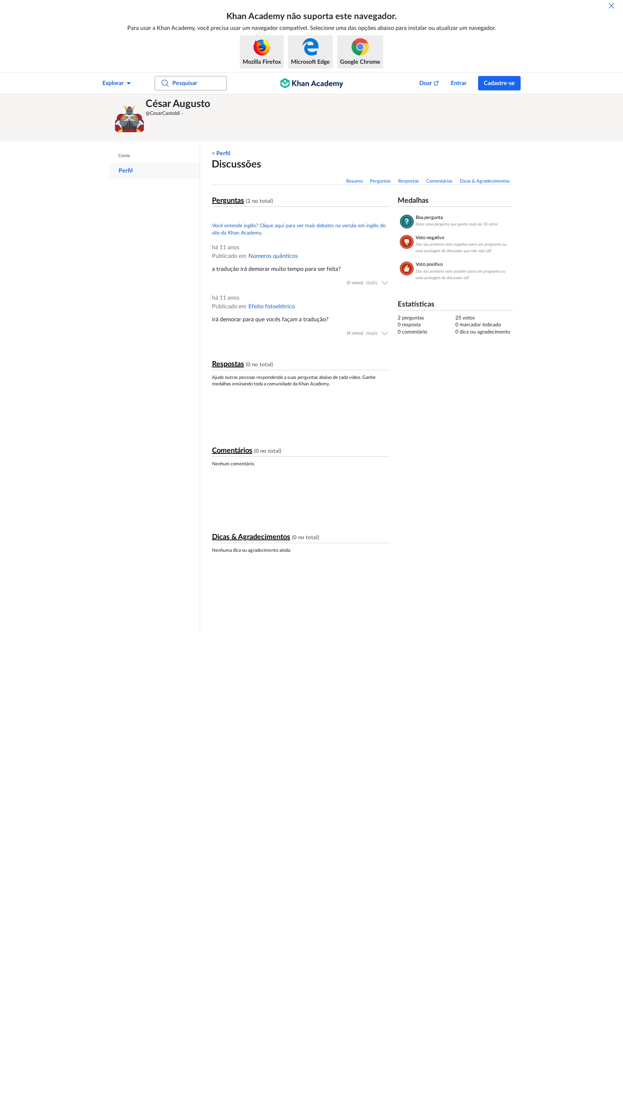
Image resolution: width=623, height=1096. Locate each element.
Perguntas (380, 181)
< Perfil (221, 153)
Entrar (459, 83)
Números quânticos (273, 256)
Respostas (408, 181)
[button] (129, 118)
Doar (425, 83)
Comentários (439, 181)
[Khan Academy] (311, 83)
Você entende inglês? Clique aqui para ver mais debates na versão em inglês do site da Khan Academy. (299, 229)
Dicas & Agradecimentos (485, 181)
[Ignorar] (611, 6)
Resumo (354, 181)
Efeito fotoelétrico (271, 306)
